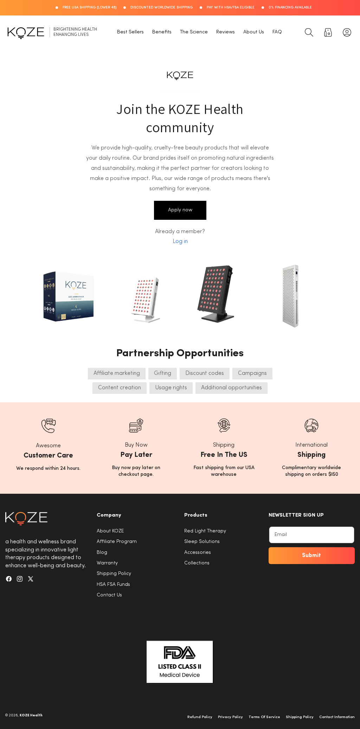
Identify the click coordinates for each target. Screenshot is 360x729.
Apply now (180, 210)
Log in (180, 241)
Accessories (197, 552)
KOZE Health (31, 715)
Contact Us (109, 595)
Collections (197, 563)
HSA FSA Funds (113, 584)
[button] (309, 32)
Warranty (107, 563)
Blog (102, 552)
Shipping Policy (114, 573)
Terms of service (264, 717)
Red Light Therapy (205, 531)
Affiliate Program (117, 541)
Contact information (337, 717)
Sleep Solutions (202, 541)
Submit (311, 555)
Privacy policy (230, 717)
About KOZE (110, 531)
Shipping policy (300, 717)
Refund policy (199, 717)
